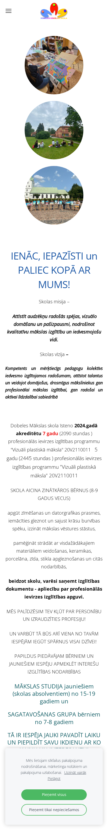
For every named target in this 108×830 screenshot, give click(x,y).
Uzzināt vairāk (75, 772)
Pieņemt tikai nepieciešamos (54, 809)
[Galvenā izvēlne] (8, 11)
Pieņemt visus (54, 794)
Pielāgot (54, 778)
